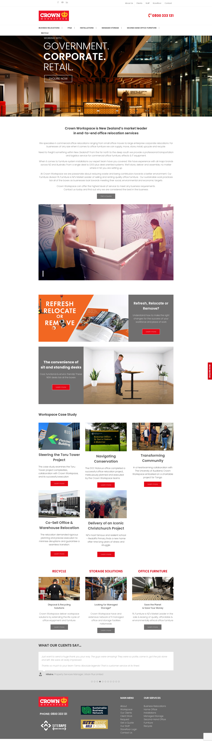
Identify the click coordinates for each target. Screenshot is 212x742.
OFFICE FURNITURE (152, 571)
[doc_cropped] (106, 423)
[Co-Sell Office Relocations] (59, 491)
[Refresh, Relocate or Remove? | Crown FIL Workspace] (83, 295)
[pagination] (92, 672)
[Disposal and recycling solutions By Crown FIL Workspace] (59, 577)
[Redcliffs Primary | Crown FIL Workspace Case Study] (106, 491)
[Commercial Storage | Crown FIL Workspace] (106, 577)
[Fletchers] (59, 423)
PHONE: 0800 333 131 (53, 705)
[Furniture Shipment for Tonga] (152, 423)
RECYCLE (59, 571)
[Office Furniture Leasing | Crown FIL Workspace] (152, 577)
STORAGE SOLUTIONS (106, 571)
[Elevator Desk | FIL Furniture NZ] (128, 347)
